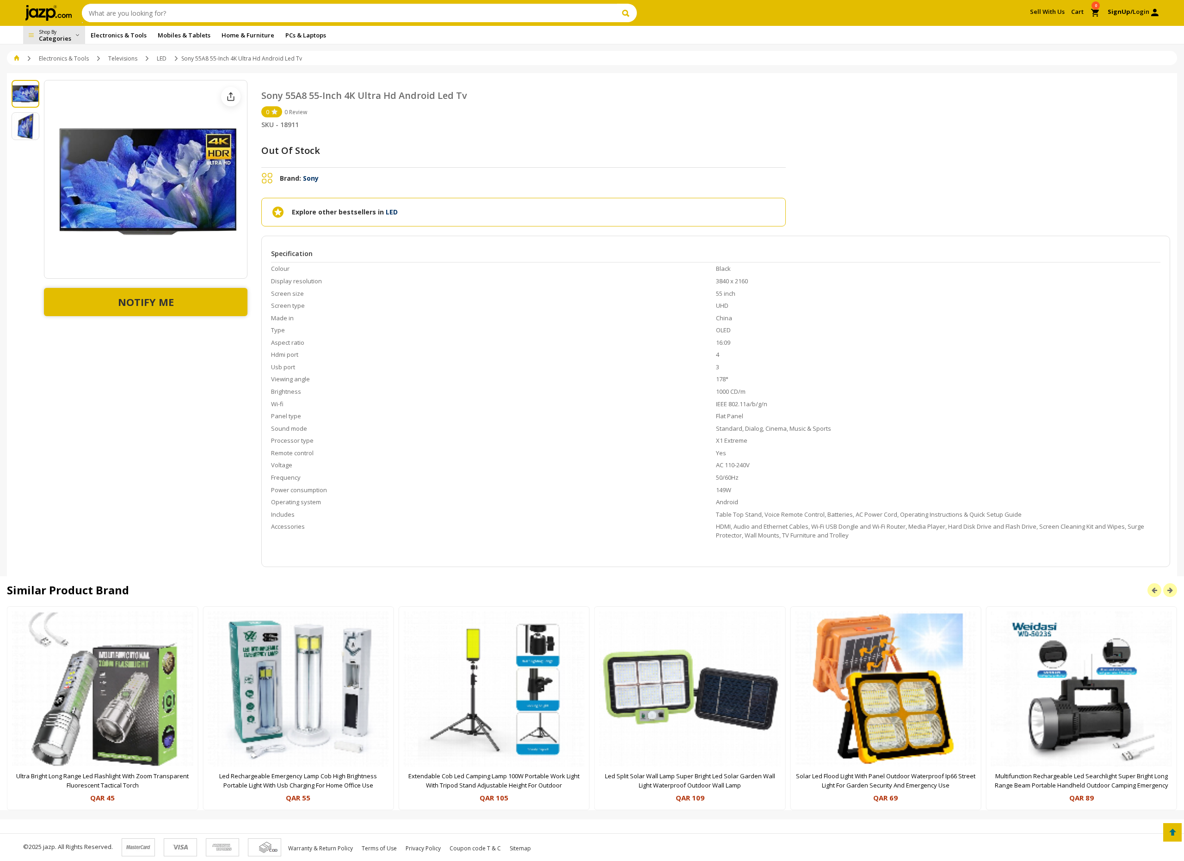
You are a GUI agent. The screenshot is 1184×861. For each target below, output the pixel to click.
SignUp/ (1120, 11)
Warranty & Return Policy (320, 848)
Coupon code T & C (475, 848)
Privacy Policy (423, 848)
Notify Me (146, 302)
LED (161, 58)
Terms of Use (379, 848)
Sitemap (520, 848)
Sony (311, 178)
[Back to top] (1172, 832)
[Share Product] (230, 96)
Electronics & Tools (64, 58)
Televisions (122, 58)
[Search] (627, 13)
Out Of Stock (290, 150)
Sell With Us (1047, 11)
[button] (17, 58)
